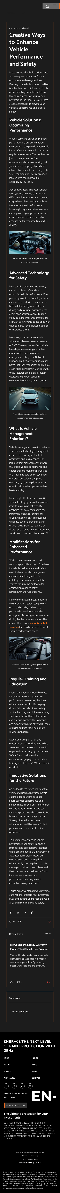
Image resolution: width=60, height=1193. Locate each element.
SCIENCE (7, 1071)
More (22, 13)
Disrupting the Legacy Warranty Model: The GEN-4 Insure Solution (29, 947)
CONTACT (36, 1078)
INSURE (35, 1058)
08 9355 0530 (9, 1097)
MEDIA (34, 1071)
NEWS (34, 1064)
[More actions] (49, 28)
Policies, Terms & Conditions (30, 1159)
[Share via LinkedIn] (25, 912)
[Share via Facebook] (10, 912)
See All (48, 933)
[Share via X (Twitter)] (17, 912)
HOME (6, 1058)
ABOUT (7, 1064)
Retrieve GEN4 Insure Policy (30, 1156)
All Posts (11, 13)
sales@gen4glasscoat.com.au (15, 1093)
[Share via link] (32, 912)
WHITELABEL (9, 1078)
